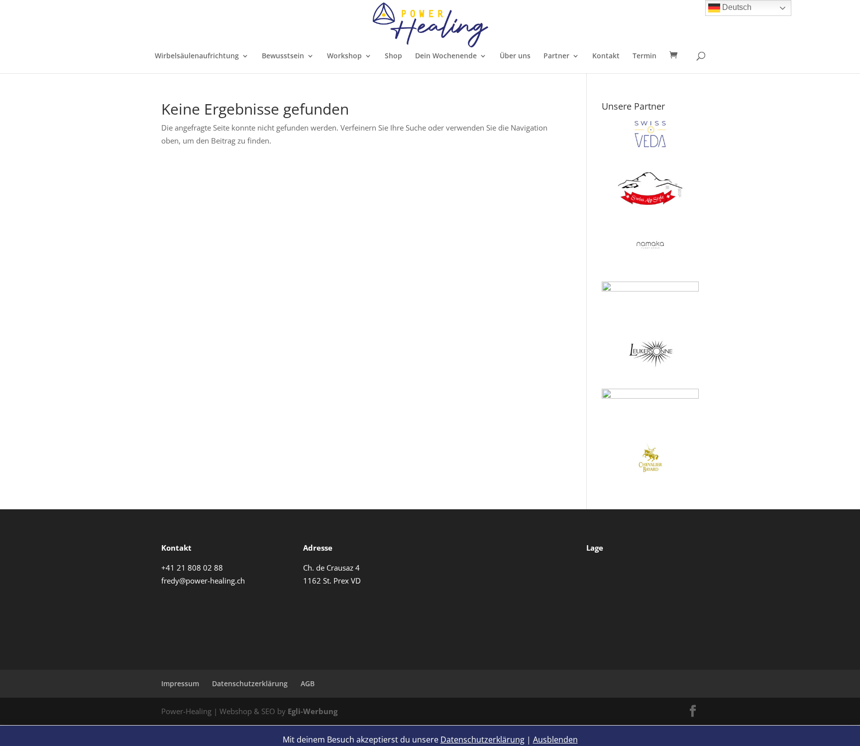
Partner (556, 56)
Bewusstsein (283, 56)
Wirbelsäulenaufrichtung (197, 56)
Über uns (515, 56)
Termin (644, 56)
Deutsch (736, 7)
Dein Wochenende (446, 56)
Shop (393, 56)
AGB (308, 683)
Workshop (344, 56)
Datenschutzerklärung (250, 683)
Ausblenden (555, 739)
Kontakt (606, 56)
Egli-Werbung (312, 711)
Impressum (180, 683)
